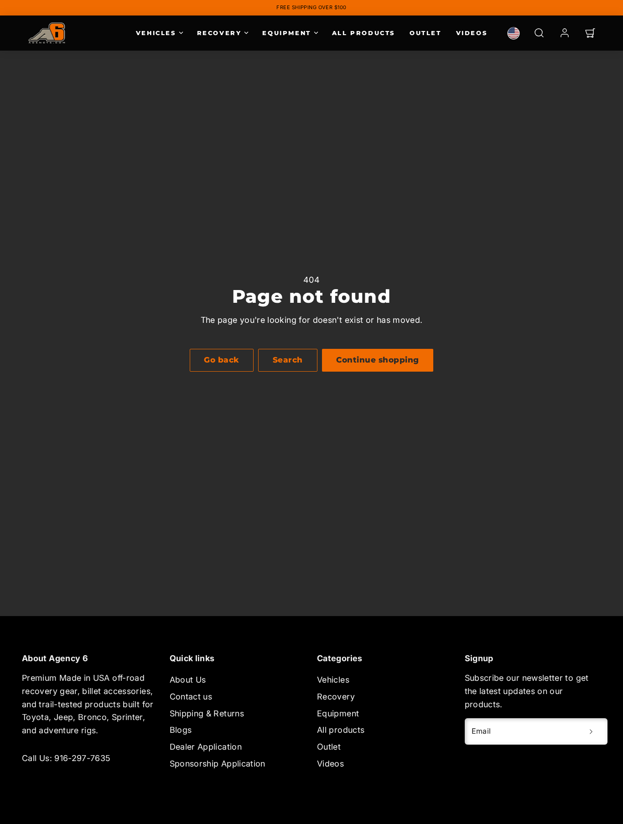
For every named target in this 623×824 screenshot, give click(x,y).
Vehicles (156, 32)
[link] (513, 33)
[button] (539, 33)
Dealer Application (206, 746)
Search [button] (288, 359)
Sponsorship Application (217, 763)
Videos (472, 32)
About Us (188, 679)
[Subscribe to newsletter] (591, 731)
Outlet (425, 32)
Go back (221, 359)
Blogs (181, 730)
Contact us (191, 696)
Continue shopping (377, 359)
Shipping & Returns (207, 713)
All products (363, 32)
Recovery (219, 32)
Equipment (286, 32)
